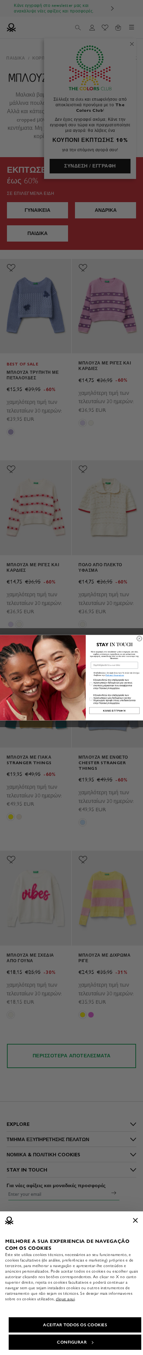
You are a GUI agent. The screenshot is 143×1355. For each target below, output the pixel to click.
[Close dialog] (139, 638)
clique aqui (65, 1299)
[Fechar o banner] (135, 1220)
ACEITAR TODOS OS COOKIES (75, 1324)
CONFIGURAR (72, 1342)
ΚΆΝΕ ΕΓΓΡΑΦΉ (114, 710)
